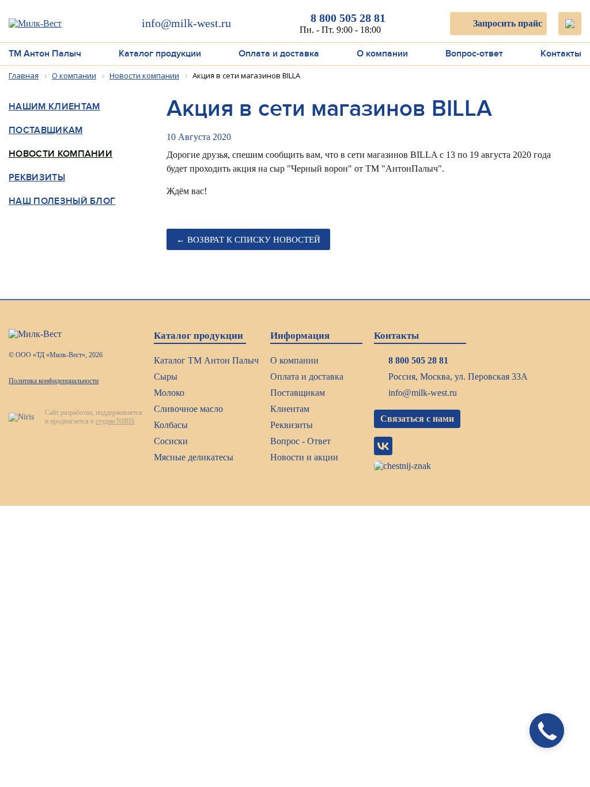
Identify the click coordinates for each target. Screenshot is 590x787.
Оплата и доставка (279, 53)
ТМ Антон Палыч (45, 53)
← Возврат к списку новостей (248, 239)
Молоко (169, 393)
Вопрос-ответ (474, 53)
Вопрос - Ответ (300, 441)
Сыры (165, 376)
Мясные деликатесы (193, 457)
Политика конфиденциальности (54, 381)
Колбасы (171, 425)
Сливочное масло (188, 409)
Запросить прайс (507, 23)
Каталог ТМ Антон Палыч (206, 360)
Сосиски (171, 441)
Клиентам (289, 409)
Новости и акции (304, 457)
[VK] (383, 446)
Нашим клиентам (391, 80)
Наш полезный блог (62, 201)
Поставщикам (46, 130)
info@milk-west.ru (186, 23)
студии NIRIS (115, 421)
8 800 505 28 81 (348, 18)
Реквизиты (37, 177)
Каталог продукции (160, 53)
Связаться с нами (417, 418)
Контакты (560, 53)
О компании (382, 53)
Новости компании (60, 154)
